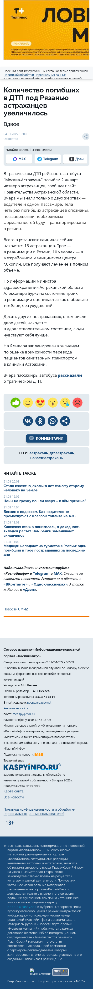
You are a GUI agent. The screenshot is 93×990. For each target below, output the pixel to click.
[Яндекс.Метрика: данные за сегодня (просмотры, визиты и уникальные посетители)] (40, 971)
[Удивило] (53, 403)
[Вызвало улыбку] (28, 403)
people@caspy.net (39, 702)
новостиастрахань (46, 458)
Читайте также (20, 473)
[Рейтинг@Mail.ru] (60, 971)
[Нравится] (15, 403)
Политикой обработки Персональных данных (35, 75)
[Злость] (77, 403)
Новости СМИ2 (16, 609)
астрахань (39, 453)
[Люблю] (40, 403)
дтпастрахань (62, 453)
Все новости (14, 797)
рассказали (70, 375)
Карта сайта (14, 791)
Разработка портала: (46, 981)
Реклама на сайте (16, 708)
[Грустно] (65, 403)
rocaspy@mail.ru (24, 714)
